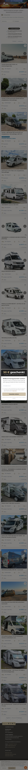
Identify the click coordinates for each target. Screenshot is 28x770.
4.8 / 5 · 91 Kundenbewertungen (14, 0)
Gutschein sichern (14, 394)
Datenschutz (14, 390)
